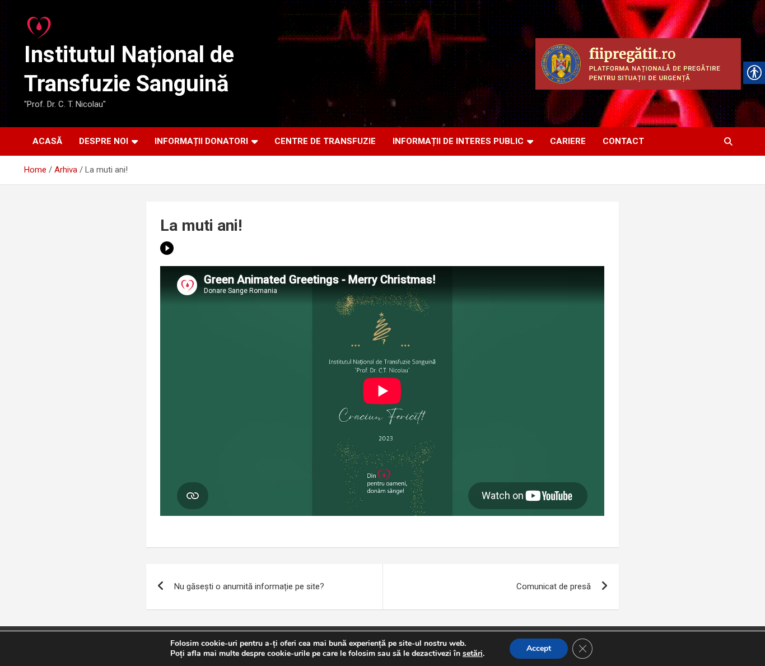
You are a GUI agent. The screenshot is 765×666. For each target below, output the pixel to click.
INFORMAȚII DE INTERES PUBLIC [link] (458, 141)
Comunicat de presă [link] (553, 586)
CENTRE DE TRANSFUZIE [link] (325, 141)
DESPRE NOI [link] (103, 141)
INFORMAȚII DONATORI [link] (201, 141)
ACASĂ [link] (47, 141)
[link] (39, 24)
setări (473, 654)
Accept (538, 648)
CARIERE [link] (568, 141)
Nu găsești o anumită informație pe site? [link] (249, 586)
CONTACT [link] (623, 141)
